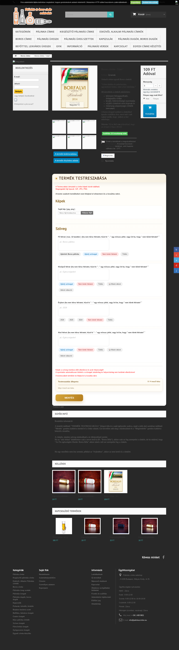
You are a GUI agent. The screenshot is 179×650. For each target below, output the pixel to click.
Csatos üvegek (19, 616)
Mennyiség (147, 82)
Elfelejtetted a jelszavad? (23, 104)
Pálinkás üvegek (48, 39)
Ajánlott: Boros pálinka (69, 254)
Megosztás (108, 156)
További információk (150, 2)
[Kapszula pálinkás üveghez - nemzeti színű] (92, 526)
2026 (62, 320)
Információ (74, 46)
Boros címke (23, 39)
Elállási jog (96, 601)
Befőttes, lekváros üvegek (33, 46)
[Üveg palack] (30, 62)
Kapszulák (106, 39)
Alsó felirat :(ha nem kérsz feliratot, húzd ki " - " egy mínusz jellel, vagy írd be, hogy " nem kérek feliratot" (101, 332)
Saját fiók (43, 570)
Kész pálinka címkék (21, 620)
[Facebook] (15, 99)
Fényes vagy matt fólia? (153, 95)
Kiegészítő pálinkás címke (77, 31)
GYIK (59, 46)
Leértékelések (96, 574)
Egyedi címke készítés (147, 46)
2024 (80, 320)
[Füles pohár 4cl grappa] (64, 526)
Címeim (42, 581)
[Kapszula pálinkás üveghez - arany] (63, 481)
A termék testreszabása (66, 154)
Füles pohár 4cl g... (61, 537)
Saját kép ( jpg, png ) (66, 209)
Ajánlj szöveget (91, 254)
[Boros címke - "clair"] (59, 127)
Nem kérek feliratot (109, 254)
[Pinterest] (176, 265)
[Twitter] (176, 260)
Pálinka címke (45, 31)
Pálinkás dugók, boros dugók (138, 39)
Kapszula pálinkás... (60, 496)
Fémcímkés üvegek (20, 627)
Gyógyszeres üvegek (21, 630)
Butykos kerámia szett (22, 610)
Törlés (124, 254)
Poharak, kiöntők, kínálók (23, 606)
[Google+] (176, 254)
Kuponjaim (43, 588)
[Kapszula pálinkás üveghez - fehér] (89, 481)
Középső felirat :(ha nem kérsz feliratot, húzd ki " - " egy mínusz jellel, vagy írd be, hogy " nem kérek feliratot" (103, 267)
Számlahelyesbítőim (47, 578)
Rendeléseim (44, 574)
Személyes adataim (47, 585)
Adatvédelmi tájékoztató (101, 597)
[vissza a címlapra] (15, 56)
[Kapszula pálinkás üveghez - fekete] (121, 526)
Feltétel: (104, 75)
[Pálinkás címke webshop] (37, 16)
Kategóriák (23, 31)
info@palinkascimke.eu (138, 620)
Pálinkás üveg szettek (79, 39)
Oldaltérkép (96, 604)
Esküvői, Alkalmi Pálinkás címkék (121, 31)
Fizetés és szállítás (99, 594)
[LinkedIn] (176, 270)
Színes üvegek (19, 623)
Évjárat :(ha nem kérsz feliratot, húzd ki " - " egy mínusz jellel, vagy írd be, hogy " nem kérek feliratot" (100, 302)
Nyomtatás (109, 161)
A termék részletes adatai (66, 160)
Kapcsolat (121, 46)
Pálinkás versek (98, 46)
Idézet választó (66, 290)
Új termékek (96, 578)
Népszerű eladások (99, 581)
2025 (71, 320)
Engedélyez (135, 2)
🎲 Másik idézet (115, 284)
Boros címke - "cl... (111, 496)
